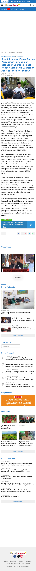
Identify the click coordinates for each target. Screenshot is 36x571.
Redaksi (20, 561)
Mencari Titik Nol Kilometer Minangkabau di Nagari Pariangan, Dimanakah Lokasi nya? (8, 443)
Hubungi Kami (26, 564)
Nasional (18, 56)
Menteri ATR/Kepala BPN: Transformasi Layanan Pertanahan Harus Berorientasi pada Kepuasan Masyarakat (20, 385)
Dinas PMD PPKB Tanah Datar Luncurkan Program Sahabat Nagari (16, 477)
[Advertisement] (18, 30)
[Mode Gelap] (30, 5)
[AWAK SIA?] (27, 419)
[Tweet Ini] (22, 233)
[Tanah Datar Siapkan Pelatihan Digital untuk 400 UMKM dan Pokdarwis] (18, 299)
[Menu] (2, 5)
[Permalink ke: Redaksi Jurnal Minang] (2, 74)
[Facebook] (14, 556)
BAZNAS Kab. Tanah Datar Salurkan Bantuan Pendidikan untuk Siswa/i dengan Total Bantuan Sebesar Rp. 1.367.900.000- (16, 490)
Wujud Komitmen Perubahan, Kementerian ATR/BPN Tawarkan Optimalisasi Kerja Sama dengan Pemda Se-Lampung (19, 378)
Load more (18, 277)
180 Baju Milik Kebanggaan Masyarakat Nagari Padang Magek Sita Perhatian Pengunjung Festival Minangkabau (23, 328)
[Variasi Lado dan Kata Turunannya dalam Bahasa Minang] (9, 419)
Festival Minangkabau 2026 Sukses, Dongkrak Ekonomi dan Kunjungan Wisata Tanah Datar (23, 319)
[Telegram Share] (29, 233)
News (23, 56)
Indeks (6, 561)
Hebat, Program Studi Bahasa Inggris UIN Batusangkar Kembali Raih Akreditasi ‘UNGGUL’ (15, 470)
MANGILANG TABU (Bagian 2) (10, 496)
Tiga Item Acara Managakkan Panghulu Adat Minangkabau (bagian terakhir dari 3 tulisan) (26, 443)
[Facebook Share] (18, 233)
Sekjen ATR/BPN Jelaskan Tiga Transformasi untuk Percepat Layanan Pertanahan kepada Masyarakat (19, 358)
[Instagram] (21, 556)
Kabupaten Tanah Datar (8, 56)
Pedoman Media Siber (13, 564)
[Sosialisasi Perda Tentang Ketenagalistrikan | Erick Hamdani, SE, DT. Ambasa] (18, 263)
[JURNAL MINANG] (12, 5)
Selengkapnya (17, 335)
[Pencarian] (33, 5)
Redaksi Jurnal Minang (10, 74)
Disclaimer (28, 561)
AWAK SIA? (22, 425)
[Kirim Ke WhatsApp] (33, 233)
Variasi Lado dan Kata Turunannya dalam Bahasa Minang (8, 426)
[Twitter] (18, 556)
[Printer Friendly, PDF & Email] (6, 219)
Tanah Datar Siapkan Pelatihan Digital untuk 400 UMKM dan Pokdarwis (16, 313)
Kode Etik (13, 561)
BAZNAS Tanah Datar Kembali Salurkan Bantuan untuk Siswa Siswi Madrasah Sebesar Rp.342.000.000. (17, 484)
